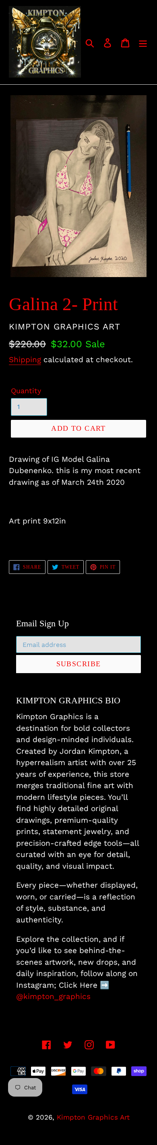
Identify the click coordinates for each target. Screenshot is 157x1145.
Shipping (25, 359)
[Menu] (143, 42)
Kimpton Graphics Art (93, 1117)
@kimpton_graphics (53, 996)
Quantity (26, 390)
